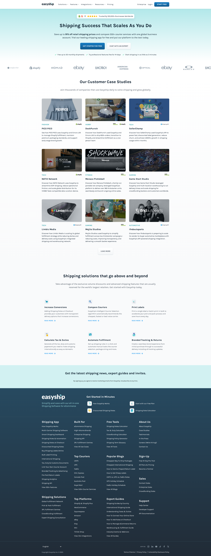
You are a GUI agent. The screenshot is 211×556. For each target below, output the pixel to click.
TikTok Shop (79, 532)
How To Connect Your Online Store (120, 516)
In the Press (143, 438)
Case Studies (144, 430)
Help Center (143, 505)
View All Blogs (112, 489)
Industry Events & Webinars (118, 532)
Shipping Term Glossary (116, 443)
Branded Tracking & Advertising (54, 471)
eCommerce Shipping (83, 426)
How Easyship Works (50, 426)
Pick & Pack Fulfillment (51, 505)
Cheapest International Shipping (120, 465)
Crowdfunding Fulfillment (52, 514)
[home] (48, 4)
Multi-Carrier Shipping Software (55, 430)
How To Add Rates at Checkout (119, 520)
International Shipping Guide (118, 507)
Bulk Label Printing (49, 455)
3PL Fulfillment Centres (51, 509)
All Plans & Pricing (146, 465)
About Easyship (145, 426)
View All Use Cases (81, 447)
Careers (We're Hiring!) (148, 443)
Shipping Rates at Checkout (53, 443)
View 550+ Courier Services (85, 489)
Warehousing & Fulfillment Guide (120, 528)
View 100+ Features (49, 487)
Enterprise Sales (145, 487)
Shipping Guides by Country (118, 503)
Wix (75, 528)
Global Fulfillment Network (52, 501)
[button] (63, 4)
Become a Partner (146, 469)
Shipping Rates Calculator (117, 426)
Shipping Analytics (49, 479)
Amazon (77, 516)
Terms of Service (129, 552)
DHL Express (79, 473)
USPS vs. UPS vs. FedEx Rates (118, 477)
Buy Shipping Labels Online (53, 451)
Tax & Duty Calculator (115, 430)
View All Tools (112, 447)
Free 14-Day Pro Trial (147, 461)
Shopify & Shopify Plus (83, 503)
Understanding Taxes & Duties (119, 511)
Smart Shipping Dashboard (53, 434)
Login (150, 4)
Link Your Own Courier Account (54, 467)
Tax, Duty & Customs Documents (55, 463)
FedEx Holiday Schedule (116, 485)
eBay (76, 520)
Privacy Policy (141, 552)
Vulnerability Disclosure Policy (158, 552)
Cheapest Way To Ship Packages (119, 461)
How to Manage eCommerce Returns (121, 524)
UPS (75, 465)
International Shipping (51, 459)
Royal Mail (78, 485)
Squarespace (79, 511)
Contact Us (143, 447)
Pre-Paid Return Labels (51, 475)
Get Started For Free (92, 46)
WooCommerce (80, 507)
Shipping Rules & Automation (54, 438)
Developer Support (146, 509)
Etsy (75, 524)
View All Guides (113, 536)
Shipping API (47, 483)
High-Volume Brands (82, 430)
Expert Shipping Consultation (54, 518)
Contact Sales (144, 483)
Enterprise (141, 4)
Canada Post (79, 477)
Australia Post (79, 481)
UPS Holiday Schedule (115, 481)
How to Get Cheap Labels (116, 473)
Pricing (110, 4)
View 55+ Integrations (83, 536)
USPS (76, 461)
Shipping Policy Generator (117, 438)
